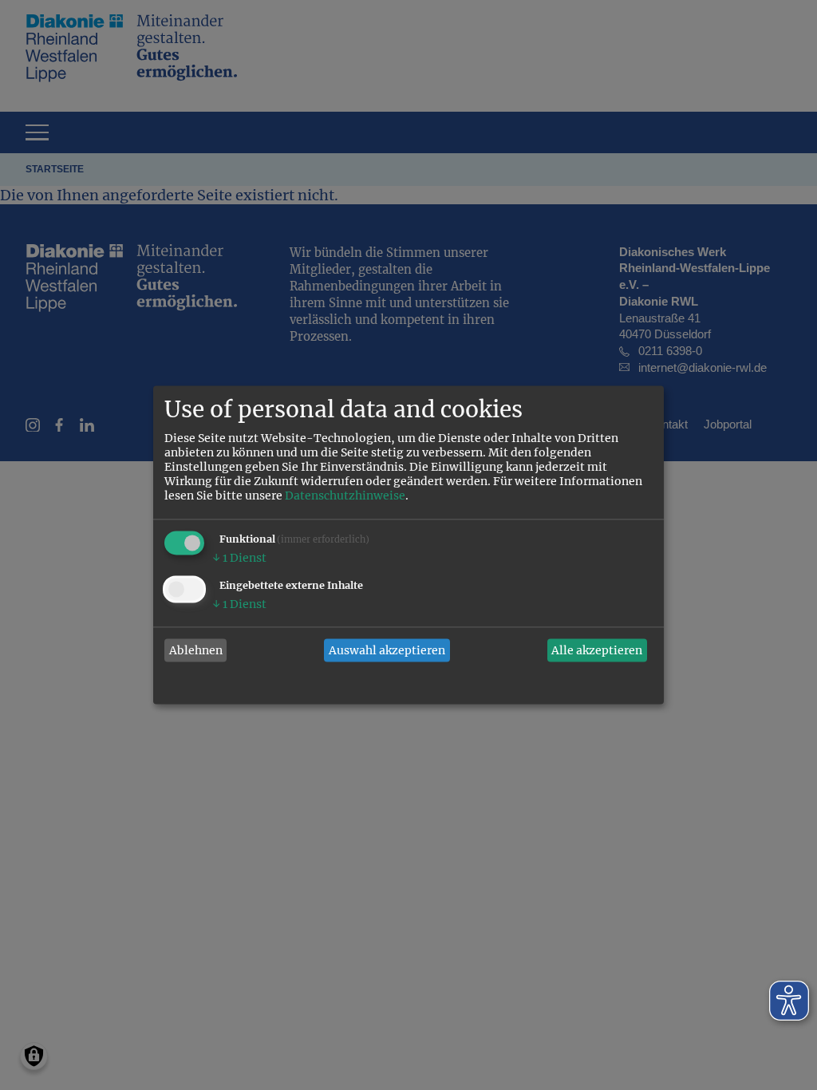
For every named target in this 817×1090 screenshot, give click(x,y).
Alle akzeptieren (596, 650)
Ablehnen (196, 650)
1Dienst (239, 558)
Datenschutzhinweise (345, 496)
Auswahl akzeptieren (387, 650)
